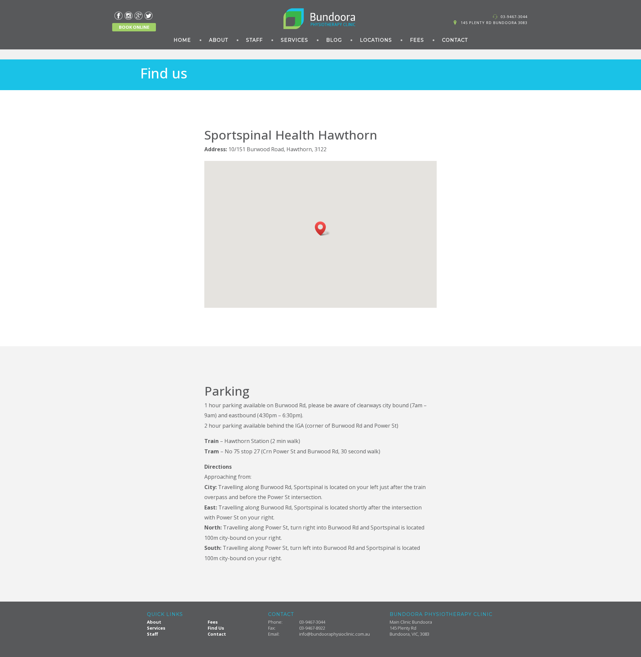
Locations (376, 40)
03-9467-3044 (514, 16)
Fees (417, 40)
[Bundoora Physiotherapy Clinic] (320, 18)
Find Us (216, 628)
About (218, 40)
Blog (334, 40)
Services (294, 40)
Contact (455, 40)
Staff (254, 40)
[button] (322, 228)
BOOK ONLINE (134, 27)
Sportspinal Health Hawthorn (290, 134)
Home (182, 40)
